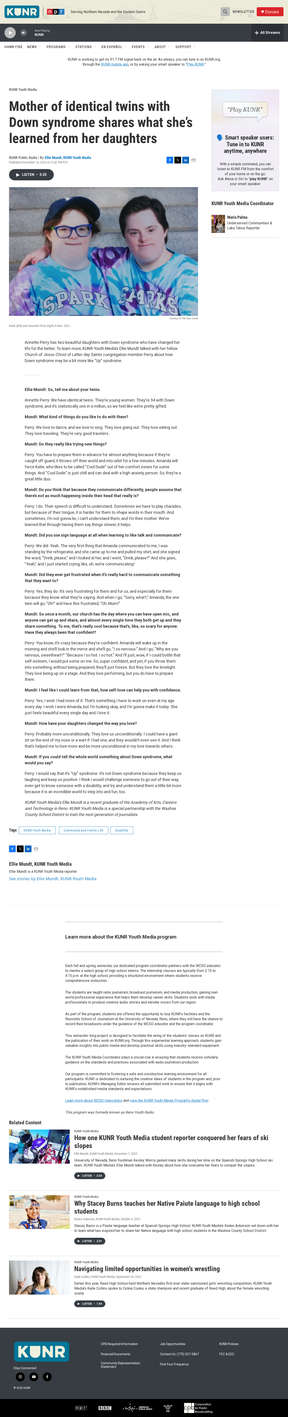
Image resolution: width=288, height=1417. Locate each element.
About (160, 47)
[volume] (23, 33)
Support (183, 47)
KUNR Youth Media (23, 89)
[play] (10, 32)
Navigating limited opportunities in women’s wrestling (147, 1269)
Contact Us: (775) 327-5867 (179, 1354)
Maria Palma (237, 217)
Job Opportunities (172, 1344)
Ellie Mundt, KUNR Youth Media (68, 157)
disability (121, 830)
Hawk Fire (13, 47)
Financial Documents (115, 1354)
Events (138, 47)
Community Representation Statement (120, 1365)
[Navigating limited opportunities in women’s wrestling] (39, 1277)
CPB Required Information (119, 1344)
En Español (111, 47)
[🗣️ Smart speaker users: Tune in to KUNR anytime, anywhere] (245, 109)
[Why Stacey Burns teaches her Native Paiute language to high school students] (39, 1212)
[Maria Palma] (218, 224)
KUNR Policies (229, 1344)
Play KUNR (195, 64)
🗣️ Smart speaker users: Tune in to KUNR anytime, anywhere (245, 144)
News (32, 47)
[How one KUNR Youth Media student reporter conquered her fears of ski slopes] (39, 1146)
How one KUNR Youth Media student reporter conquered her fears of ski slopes (171, 1142)
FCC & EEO (226, 1354)
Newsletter (243, 12)
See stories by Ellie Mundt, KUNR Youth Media (53, 878)
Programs (56, 47)
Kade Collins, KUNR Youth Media (94, 1277)
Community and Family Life (84, 830)
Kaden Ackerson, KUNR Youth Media (96, 1219)
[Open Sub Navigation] (40, 47)
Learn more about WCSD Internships (93, 1100)
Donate (272, 11)
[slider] (31, 32)
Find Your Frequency (174, 1364)
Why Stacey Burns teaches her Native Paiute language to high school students (167, 1207)
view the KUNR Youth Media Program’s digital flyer (169, 1100)
